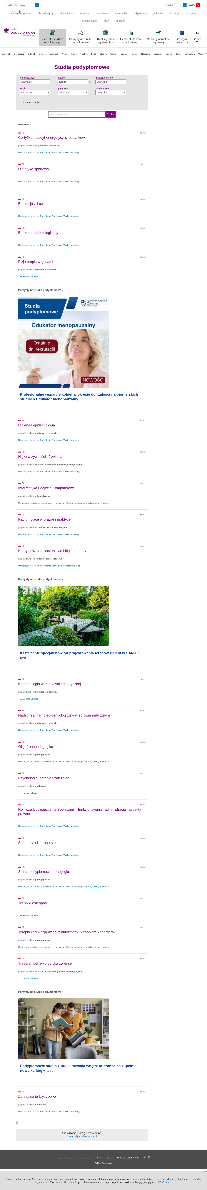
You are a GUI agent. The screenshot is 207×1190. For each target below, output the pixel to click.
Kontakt (100, 1158)
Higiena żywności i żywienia (40, 457)
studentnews (67, 13)
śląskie (169, 54)
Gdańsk (31, 54)
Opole (113, 54)
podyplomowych (52, 41)
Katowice (53, 54)
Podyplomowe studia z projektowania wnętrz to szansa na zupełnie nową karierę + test (78, 1068)
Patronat (110, 1158)
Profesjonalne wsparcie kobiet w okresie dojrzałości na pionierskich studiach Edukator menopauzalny (79, 396)
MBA (106, 21)
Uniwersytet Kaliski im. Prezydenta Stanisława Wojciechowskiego (49, 152)
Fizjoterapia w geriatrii (35, 262)
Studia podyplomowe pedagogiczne (46, 872)
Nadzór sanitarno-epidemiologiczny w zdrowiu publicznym (64, 715)
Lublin (85, 54)
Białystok (6, 54)
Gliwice (42, 54)
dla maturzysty (45, 13)
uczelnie (84, 13)
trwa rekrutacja (31, 102)
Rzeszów (145, 54)
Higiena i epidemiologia (36, 425)
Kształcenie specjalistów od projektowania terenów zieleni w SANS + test (79, 655)
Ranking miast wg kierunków (105, 41)
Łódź (93, 54)
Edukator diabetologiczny (38, 233)
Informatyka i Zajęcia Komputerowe (46, 488)
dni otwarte (102, 13)
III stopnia (191, 13)
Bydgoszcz (19, 54)
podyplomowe (89, 21)
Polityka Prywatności (103, 1163)
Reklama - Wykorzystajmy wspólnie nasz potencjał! (75, 1158)
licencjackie (121, 13)
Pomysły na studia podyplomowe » (40, 290)
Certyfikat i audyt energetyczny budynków (51, 137)
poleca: (27, 13)
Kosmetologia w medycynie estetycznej (49, 684)
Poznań (123, 54)
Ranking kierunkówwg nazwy (158, 41)
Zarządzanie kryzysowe (37, 1096)
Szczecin (158, 54)
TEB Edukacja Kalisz (28, 276)
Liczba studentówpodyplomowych (130, 41)
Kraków (74, 54)
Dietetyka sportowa (33, 169)
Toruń (178, 54)
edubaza (120, 21)
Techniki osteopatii (32, 903)
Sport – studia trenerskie (37, 843)
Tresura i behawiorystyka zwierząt (45, 963)
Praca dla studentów (128, 1157)
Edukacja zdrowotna (34, 204)
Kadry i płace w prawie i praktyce (44, 519)
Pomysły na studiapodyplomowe (80, 41)
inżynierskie (140, 13)
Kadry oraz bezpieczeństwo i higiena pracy (52, 551)
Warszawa (190, 54)
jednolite (158, 13)
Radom (134, 54)
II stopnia (174, 13)
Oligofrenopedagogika (35, 747)
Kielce (64, 54)
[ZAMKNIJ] (165, 1182)
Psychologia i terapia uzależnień (43, 778)
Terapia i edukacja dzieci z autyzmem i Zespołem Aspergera (66, 932)
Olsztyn (103, 54)
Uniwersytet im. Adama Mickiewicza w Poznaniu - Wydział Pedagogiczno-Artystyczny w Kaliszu (63, 503)
